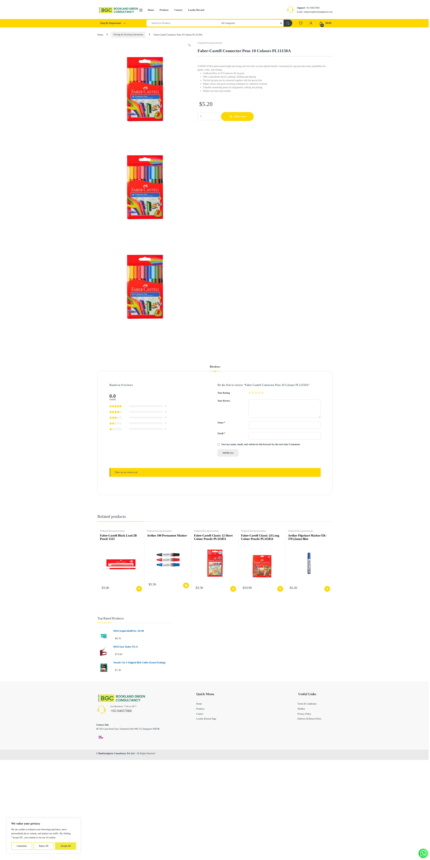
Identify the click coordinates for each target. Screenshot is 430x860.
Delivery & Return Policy (309, 719)
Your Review (224, 401)
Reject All (43, 846)
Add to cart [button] (139, 589)
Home (151, 10)
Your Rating (224, 393)
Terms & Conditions (306, 704)
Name (221, 422)
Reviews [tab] (215, 366)
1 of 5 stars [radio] (249, 392)
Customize (22, 846)
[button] (189, 45)
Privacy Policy (304, 714)
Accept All (66, 846)
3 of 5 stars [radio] (256, 392)
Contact (178, 10)
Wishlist (301, 709)
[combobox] (182, 23)
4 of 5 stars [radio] (259, 392)
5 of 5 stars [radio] (262, 392)
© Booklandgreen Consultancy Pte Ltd (115, 753)
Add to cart (240, 116)
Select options (185, 585)
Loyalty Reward (196, 10)
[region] (44, 835)
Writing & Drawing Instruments (128, 34)
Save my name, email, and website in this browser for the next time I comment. (260, 444)
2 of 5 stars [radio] (253, 392)
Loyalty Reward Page (206, 719)
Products (164, 10)
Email (221, 433)
